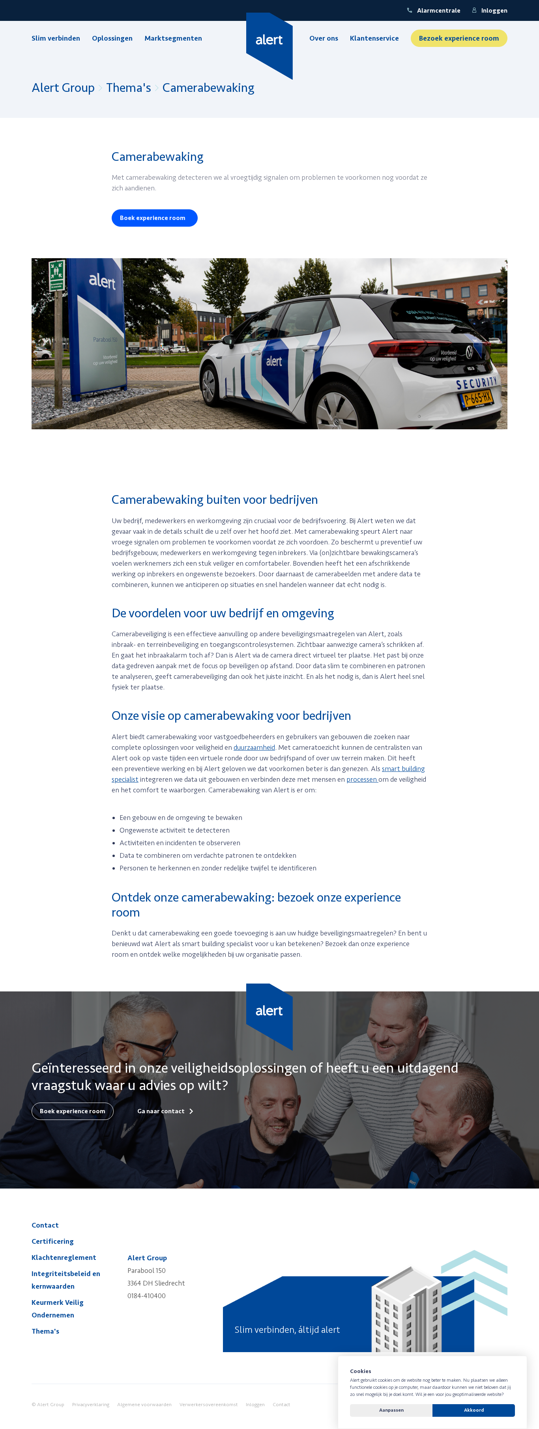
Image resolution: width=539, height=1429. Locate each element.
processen (362, 779)
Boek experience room (152, 218)
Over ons (323, 38)
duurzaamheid (254, 747)
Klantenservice (374, 38)
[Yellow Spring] (269, 46)
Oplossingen (112, 38)
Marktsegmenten (173, 38)
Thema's (128, 88)
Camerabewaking (209, 88)
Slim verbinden (56, 38)
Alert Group (63, 88)
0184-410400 (146, 1295)
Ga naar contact (161, 1111)
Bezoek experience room (459, 38)
